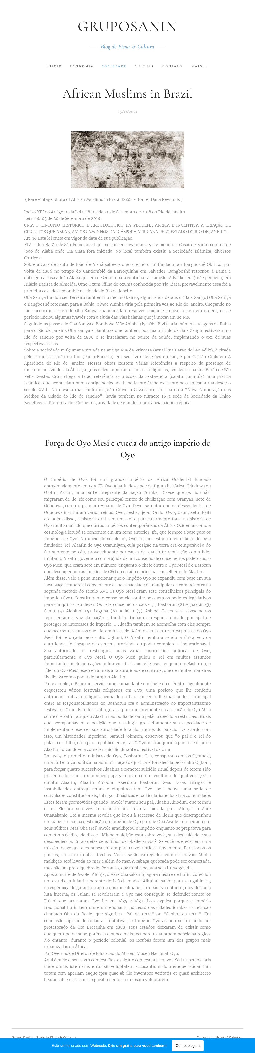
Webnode (235, 1037)
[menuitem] (56, 66)
